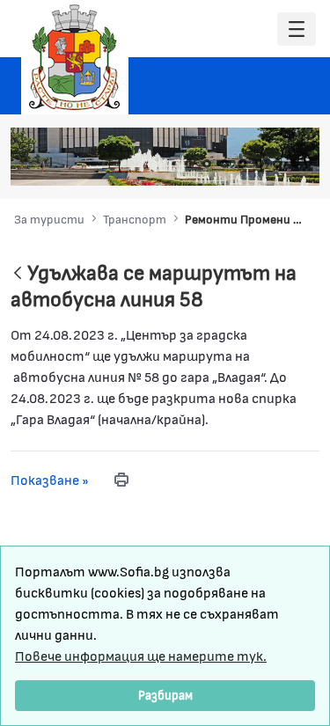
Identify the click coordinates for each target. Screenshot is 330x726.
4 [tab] (242, 163)
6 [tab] (277, 163)
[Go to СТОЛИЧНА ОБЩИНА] (75, 57)
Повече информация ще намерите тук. (141, 655)
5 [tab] (259, 163)
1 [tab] (189, 163)
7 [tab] (294, 163)
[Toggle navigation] (296, 29)
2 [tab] (206, 163)
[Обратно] (18, 274)
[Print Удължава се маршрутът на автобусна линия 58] (121, 480)
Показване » (50, 479)
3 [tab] (224, 163)
